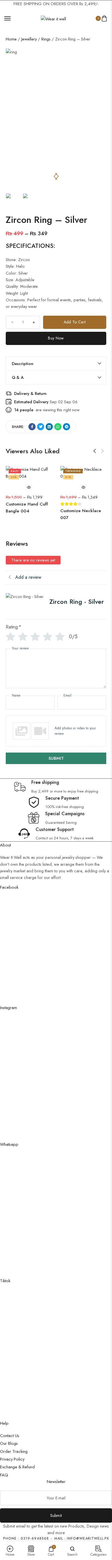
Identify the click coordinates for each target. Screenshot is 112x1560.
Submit (56, 1515)
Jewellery (29, 39)
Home (11, 39)
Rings (46, 39)
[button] (57, 176)
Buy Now (56, 338)
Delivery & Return (30, 393)
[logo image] (53, 18)
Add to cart (75, 322)
